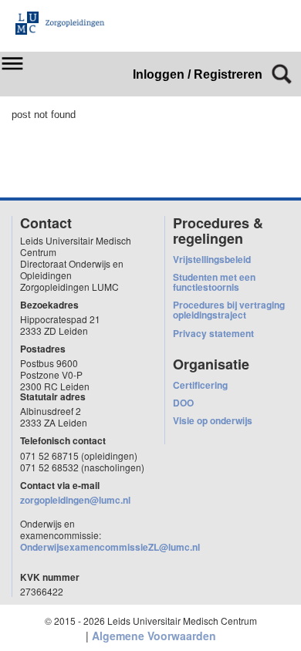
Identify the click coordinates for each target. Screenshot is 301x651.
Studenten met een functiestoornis (214, 282)
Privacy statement (213, 333)
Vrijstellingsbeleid (212, 259)
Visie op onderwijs (212, 420)
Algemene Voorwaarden (154, 635)
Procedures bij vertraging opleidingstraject (229, 310)
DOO (183, 403)
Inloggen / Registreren (197, 74)
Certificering (200, 385)
